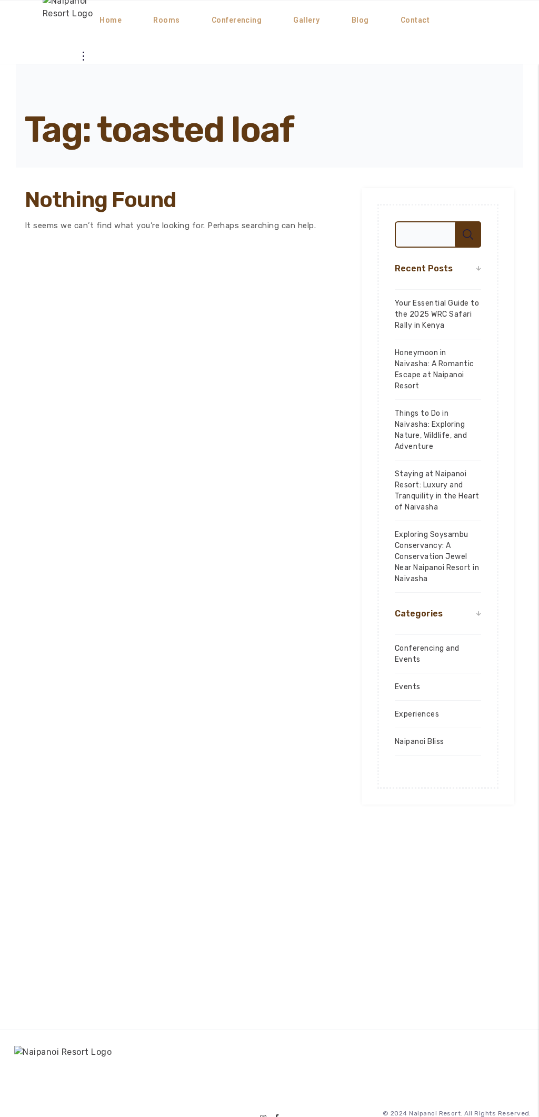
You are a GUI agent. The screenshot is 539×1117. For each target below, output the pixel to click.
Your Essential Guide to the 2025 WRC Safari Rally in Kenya (437, 314)
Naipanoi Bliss (419, 741)
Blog (360, 20)
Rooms (166, 20)
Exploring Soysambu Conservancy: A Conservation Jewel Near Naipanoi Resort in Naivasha (437, 556)
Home (110, 20)
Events (408, 686)
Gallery (306, 20)
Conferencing (237, 20)
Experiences (417, 714)
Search (468, 234)
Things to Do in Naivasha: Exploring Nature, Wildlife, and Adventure (431, 430)
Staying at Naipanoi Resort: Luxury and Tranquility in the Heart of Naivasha (437, 490)
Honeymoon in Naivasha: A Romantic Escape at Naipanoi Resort (434, 369)
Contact (415, 20)
